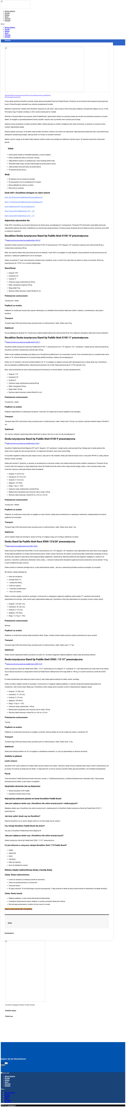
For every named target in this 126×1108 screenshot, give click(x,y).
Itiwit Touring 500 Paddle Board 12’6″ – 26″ (20, 211)
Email (3, 1063)
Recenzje (8, 40)
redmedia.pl (11, 1105)
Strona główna (10, 11)
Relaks (7, 15)
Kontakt (7, 21)
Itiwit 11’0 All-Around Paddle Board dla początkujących (24, 202)
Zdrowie (8, 19)
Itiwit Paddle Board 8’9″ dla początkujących (20, 207)
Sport (7, 17)
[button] (57, 24)
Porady (7, 13)
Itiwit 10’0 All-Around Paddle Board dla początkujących (24, 197)
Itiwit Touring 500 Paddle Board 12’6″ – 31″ (20, 216)
